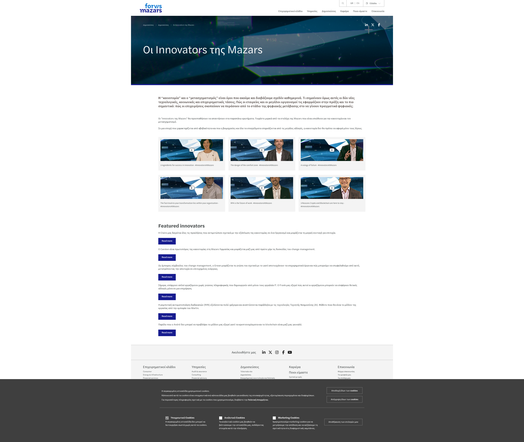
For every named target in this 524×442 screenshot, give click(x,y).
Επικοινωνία (378, 11)
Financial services (150, 378)
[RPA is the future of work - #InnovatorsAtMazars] (262, 188)
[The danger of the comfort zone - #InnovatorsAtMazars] (262, 150)
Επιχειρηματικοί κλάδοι (290, 11)
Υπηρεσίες (312, 11)
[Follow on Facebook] (283, 352)
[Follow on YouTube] (290, 352)
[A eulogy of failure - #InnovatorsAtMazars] (332, 150)
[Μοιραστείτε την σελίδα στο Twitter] (373, 25)
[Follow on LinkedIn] (263, 352)
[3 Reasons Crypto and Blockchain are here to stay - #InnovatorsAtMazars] (332, 188)
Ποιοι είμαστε (360, 11)
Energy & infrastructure (153, 375)
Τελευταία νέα (246, 371)
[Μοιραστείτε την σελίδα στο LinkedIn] (366, 25)
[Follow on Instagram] (277, 352)
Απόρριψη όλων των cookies (344, 399)
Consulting (196, 375)
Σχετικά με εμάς (295, 377)
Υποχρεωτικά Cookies (182, 418)
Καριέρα (344, 11)
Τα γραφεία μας (344, 375)
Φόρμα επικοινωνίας (346, 371)
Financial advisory (199, 378)
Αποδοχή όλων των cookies (344, 390)
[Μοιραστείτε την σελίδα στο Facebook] (379, 25)
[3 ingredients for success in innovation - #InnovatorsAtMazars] (191, 150)
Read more (167, 240)
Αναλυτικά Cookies (234, 418)
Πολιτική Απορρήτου (258, 399)
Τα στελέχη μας (344, 378)
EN (358, 3)
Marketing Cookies (288, 418)
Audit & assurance (199, 371)
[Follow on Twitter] (270, 352)
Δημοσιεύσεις (329, 11)
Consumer (147, 371)
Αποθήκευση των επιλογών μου (343, 421)
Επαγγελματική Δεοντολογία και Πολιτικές (257, 378)
